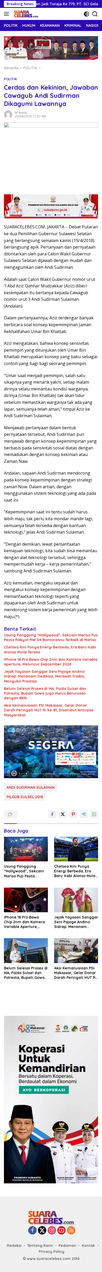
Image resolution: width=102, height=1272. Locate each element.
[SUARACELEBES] (25, 13)
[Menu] (7, 13)
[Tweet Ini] (63, 814)
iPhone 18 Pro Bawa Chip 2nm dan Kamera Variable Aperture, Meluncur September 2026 (51, 662)
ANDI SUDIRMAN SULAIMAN (31, 787)
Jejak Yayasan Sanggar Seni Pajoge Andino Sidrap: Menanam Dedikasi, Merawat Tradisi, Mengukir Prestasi (44, 676)
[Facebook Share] (52, 814)
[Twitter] (42, 1230)
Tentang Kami (40, 1245)
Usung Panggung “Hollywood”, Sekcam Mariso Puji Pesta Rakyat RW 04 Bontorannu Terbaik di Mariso (51, 637)
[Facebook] (32, 1230)
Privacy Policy (51, 1251)
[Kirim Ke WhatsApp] (94, 814)
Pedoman (67, 1245)
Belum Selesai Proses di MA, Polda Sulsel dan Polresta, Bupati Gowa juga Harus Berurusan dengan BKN (45, 693)
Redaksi (14, 1245)
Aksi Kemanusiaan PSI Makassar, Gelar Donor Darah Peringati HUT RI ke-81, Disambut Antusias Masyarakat (48, 710)
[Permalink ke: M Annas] (8, 114)
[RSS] (71, 1230)
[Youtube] (61, 1230)
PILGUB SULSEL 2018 (25, 797)
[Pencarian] (95, 14)
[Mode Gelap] (86, 14)
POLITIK (10, 79)
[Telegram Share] (84, 814)
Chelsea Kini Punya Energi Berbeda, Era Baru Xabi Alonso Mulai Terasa (50, 649)
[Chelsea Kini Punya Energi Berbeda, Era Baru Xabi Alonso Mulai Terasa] (76, 849)
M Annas (21, 112)
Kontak (88, 1245)
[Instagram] (52, 1230)
